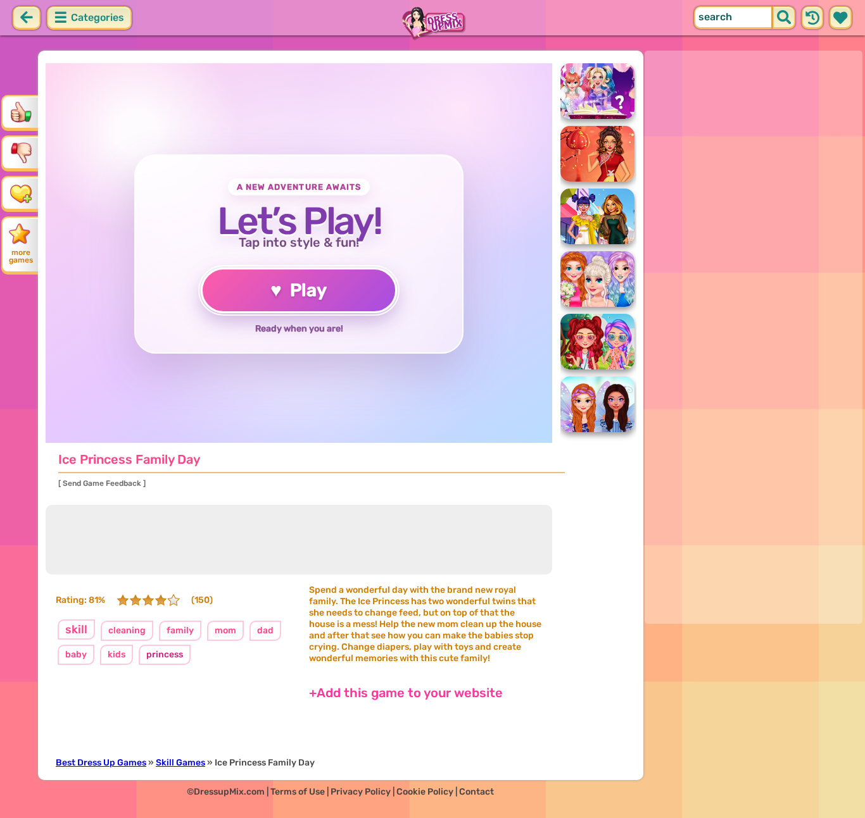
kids (116, 654)
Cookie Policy (424, 791)
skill (76, 629)
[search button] (784, 17)
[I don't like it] (21, 152)
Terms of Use (297, 791)
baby (76, 654)
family (180, 630)
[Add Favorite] (21, 193)
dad (265, 630)
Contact (476, 791)
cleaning (127, 630)
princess (164, 654)
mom (225, 630)
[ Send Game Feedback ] (102, 483)
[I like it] (21, 112)
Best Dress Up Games (101, 762)
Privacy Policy (361, 791)
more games (21, 256)
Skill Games (180, 762)
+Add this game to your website (406, 692)
